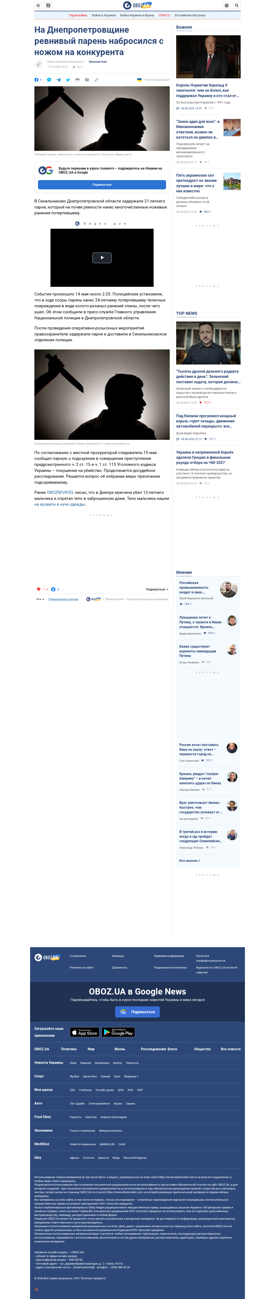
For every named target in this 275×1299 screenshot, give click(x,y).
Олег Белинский (189, 760)
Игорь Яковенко (189, 662)
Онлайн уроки (105, 1090)
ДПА (121, 1090)
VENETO (164, 15)
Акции (118, 1103)
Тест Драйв (77, 1103)
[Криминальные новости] (93, 600)
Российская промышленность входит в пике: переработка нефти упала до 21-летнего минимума (196, 588)
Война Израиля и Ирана (137, 15)
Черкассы (132, 1062)
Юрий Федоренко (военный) (196, 598)
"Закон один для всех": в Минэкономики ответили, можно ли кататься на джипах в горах (198, 129)
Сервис (130, 1103)
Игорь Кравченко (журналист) (65, 61)
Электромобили (99, 1103)
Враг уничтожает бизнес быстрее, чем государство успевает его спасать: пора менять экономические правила (200, 807)
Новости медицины (83, 1144)
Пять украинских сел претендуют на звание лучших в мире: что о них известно (196, 183)
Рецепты (75, 1117)
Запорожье (102, 1062)
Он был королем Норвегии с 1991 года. (203, 102)
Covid (121, 1144)
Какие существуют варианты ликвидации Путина (197, 651)
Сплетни (88, 1157)
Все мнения (188, 861)
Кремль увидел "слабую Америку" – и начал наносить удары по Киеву (200, 778)
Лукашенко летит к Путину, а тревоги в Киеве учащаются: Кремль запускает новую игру (200, 622)
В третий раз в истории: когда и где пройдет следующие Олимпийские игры (200, 836)
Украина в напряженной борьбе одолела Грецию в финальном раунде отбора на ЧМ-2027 (205, 457)
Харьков (85, 1062)
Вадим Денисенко (190, 633)
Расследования (153, 1049)
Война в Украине (104, 15)
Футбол (74, 1076)
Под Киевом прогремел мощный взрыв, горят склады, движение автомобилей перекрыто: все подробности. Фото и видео (206, 421)
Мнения (184, 572)
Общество (202, 1049)
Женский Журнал (135, 1157)
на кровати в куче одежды (59, 504)
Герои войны (78, 15)
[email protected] (84, 1267)
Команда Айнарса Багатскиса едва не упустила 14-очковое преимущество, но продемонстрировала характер (204, 473)
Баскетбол (90, 1076)
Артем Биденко (188, 818)
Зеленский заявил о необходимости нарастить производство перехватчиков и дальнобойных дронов (206, 393)
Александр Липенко (191, 847)
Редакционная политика (63, 599)
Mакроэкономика (110, 1130)
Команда (118, 956)
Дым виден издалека (191, 433)
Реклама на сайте (81, 967)
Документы (119, 967)
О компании (78, 956)
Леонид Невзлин (189, 789)
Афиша (74, 1157)
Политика (69, 1049)
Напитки (91, 1117)
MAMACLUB (107, 1144)
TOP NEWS (186, 313)
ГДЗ (72, 1090)
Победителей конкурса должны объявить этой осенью (192, 202)
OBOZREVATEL (60, 492)
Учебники (85, 1090)
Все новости (231, 1049)
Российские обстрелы (190, 15)
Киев (73, 1062)
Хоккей (105, 1076)
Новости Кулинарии (114, 1117)
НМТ (140, 1090)
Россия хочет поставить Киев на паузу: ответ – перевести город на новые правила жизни (198, 750)
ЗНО (130, 1090)
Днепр (117, 1062)
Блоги (172, 1049)
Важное (184, 27)
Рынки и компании (82, 1130)
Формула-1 (131, 1076)
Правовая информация (169, 956)
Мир (91, 1049)
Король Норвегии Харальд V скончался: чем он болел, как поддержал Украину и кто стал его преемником (207, 90)
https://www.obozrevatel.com (176, 1177)
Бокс (117, 1076)
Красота (103, 1157)
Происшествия (98, 61)
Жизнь (119, 1049)
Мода (116, 1157)
